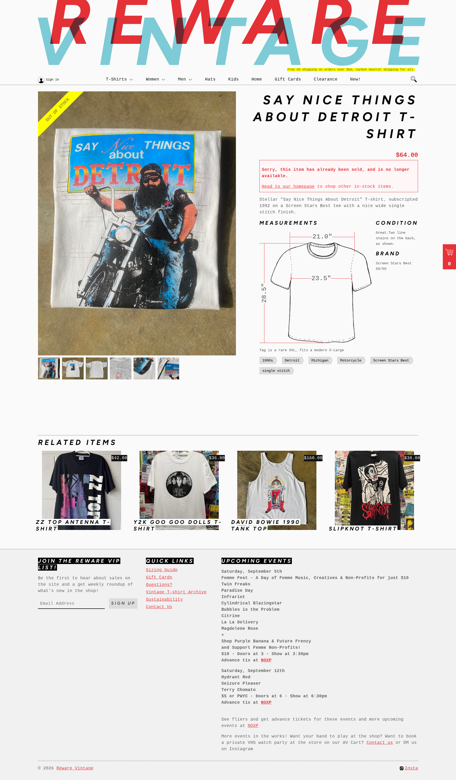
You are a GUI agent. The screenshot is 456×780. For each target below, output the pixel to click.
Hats (210, 79)
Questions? (159, 584)
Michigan (319, 360)
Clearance (326, 79)
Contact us (380, 742)
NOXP (253, 725)
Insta (411, 768)
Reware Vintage (74, 768)
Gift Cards (288, 79)
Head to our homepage (288, 186)
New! (355, 79)
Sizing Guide (162, 570)
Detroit (292, 360)
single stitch (276, 371)
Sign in (52, 80)
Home (256, 79)
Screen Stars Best (391, 360)
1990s (267, 360)
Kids (233, 79)
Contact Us (159, 607)
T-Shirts (116, 79)
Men (182, 79)
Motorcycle (350, 360)
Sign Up (123, 603)
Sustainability (164, 599)
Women (152, 79)
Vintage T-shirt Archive (176, 592)
